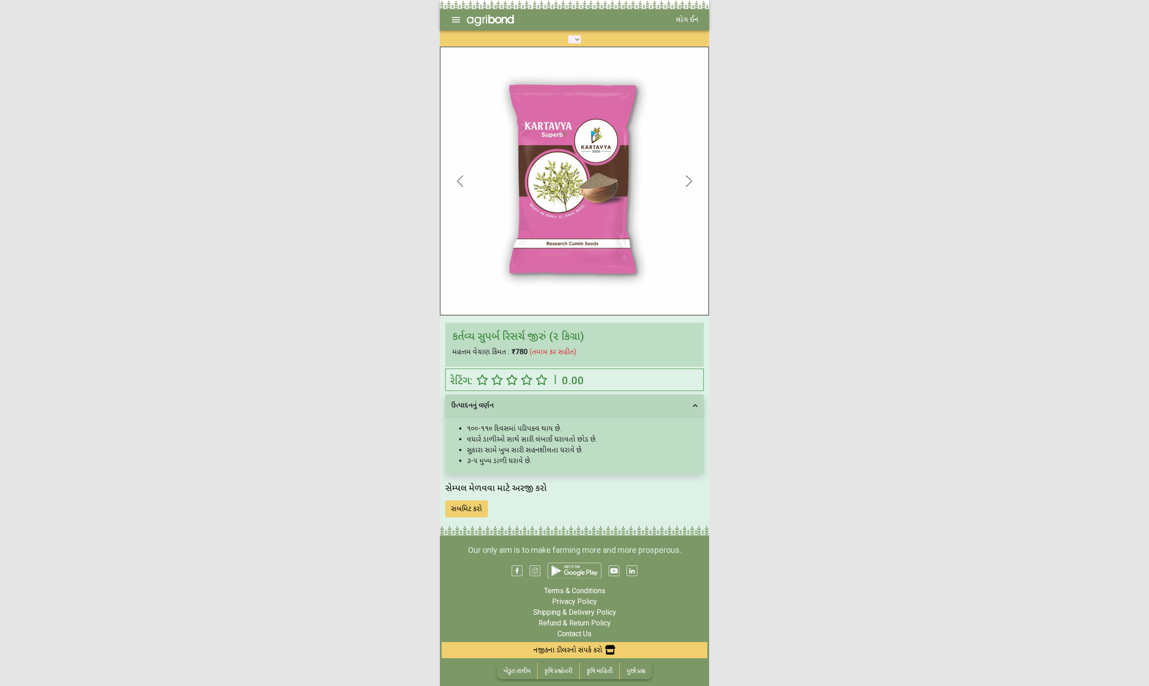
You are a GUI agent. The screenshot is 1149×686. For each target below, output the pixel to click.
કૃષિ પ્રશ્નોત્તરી (558, 670)
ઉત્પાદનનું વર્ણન (472, 405)
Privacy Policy (574, 601)
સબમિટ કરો (466, 508)
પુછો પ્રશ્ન (636, 670)
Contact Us (574, 634)
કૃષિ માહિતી (600, 670)
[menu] (456, 19)
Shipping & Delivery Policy (574, 612)
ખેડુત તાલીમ (517, 670)
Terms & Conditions (574, 590)
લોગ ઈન (687, 19)
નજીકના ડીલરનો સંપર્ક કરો (568, 650)
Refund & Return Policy (575, 623)
